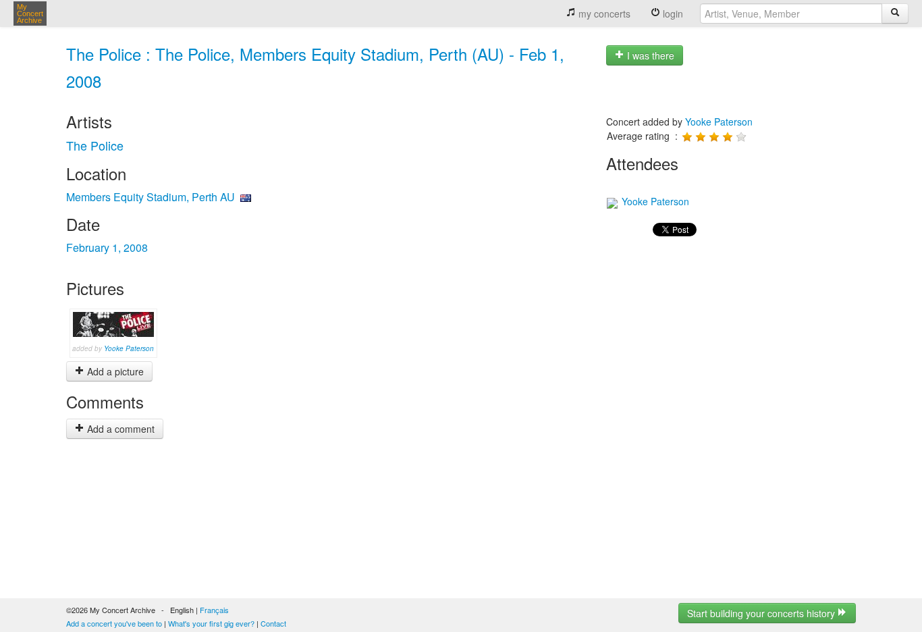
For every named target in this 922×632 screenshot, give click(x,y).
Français (214, 609)
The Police (95, 145)
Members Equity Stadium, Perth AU (150, 197)
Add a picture (114, 371)
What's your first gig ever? (211, 623)
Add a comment (119, 429)
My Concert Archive (30, 13)
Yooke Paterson (129, 348)
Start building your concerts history (762, 613)
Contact (273, 623)
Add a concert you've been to (114, 623)
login (671, 13)
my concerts (603, 13)
